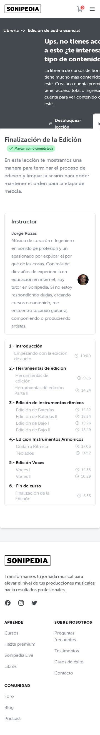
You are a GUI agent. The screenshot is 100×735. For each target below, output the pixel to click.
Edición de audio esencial (54, 30)
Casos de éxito (69, 661)
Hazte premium (19, 644)
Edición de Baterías (35, 409)
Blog (9, 707)
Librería (11, 30)
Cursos (11, 633)
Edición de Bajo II (33, 429)
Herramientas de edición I (31, 378)
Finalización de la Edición (32, 495)
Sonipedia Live (18, 655)
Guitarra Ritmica (32, 446)
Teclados (25, 453)
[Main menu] (92, 8)
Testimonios (66, 650)
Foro (9, 696)
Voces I (23, 469)
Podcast (12, 718)
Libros (10, 666)
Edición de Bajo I (32, 423)
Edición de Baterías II (36, 416)
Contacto (63, 673)
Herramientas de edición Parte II (39, 390)
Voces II (23, 476)
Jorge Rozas (24, 233)
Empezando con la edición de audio (40, 355)
